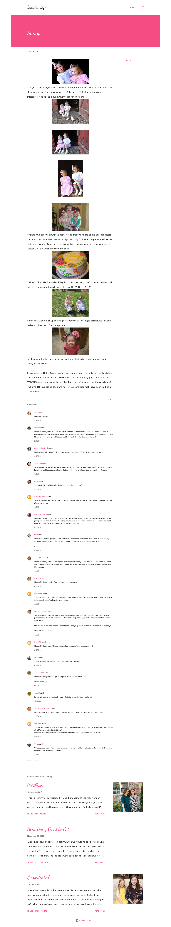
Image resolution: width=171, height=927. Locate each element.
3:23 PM (37, 489)
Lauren (37, 657)
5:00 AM (37, 716)
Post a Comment (34, 760)
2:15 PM (37, 420)
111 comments (41, 862)
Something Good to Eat (48, 829)
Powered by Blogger (87, 920)
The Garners (39, 672)
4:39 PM (37, 550)
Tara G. (37, 693)
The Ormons (39, 558)
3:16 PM (37, 456)
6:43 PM (37, 736)
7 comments (40, 814)
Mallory (37, 427)
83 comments (41, 911)
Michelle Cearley (41, 514)
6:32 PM (37, 604)
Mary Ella (38, 642)
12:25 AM (38, 701)
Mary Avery (39, 593)
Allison (37, 481)
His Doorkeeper (40, 611)
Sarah (36, 535)
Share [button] (129, 61)
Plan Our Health (40, 496)
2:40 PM (37, 441)
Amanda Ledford (41, 448)
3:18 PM (37, 474)
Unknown (38, 723)
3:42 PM (37, 507)
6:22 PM (37, 586)
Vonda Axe (38, 463)
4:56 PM (37, 571)
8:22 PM (37, 665)
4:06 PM (37, 527)
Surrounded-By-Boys (42, 708)
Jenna (36, 412)
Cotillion (35, 785)
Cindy (36, 744)
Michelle (37, 578)
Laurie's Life (36, 7)
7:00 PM (37, 635)
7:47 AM (37, 754)
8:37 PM (37, 686)
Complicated (38, 878)
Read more (100, 814)
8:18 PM (37, 650)
